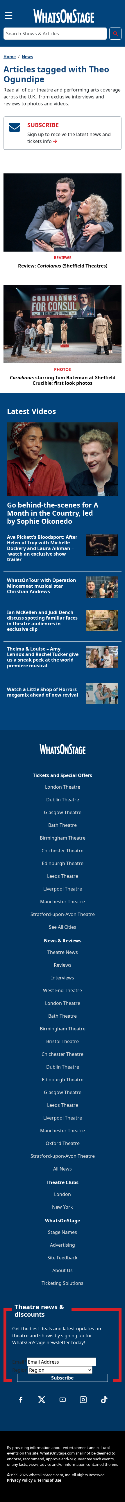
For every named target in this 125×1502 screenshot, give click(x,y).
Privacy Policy (20, 1480)
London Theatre (62, 787)
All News (62, 1169)
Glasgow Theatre (62, 812)
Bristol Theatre (62, 1041)
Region (20, 1370)
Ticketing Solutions (62, 1283)
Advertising (62, 1245)
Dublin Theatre (62, 799)
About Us (62, 1270)
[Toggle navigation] (3, 15)
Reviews (63, 257)
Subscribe (62, 1378)
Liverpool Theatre (62, 889)
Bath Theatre (62, 825)
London (62, 1194)
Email (19, 1362)
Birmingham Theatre (62, 838)
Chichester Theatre (62, 850)
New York (62, 1207)
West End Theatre (62, 990)
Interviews (62, 978)
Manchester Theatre (62, 901)
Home (9, 56)
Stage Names (62, 1232)
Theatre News (62, 952)
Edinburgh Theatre (62, 863)
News (27, 56)
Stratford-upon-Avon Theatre (63, 914)
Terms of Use (49, 1480)
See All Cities (62, 927)
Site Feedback (62, 1257)
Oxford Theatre (63, 1143)
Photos (62, 369)
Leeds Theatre (62, 876)
